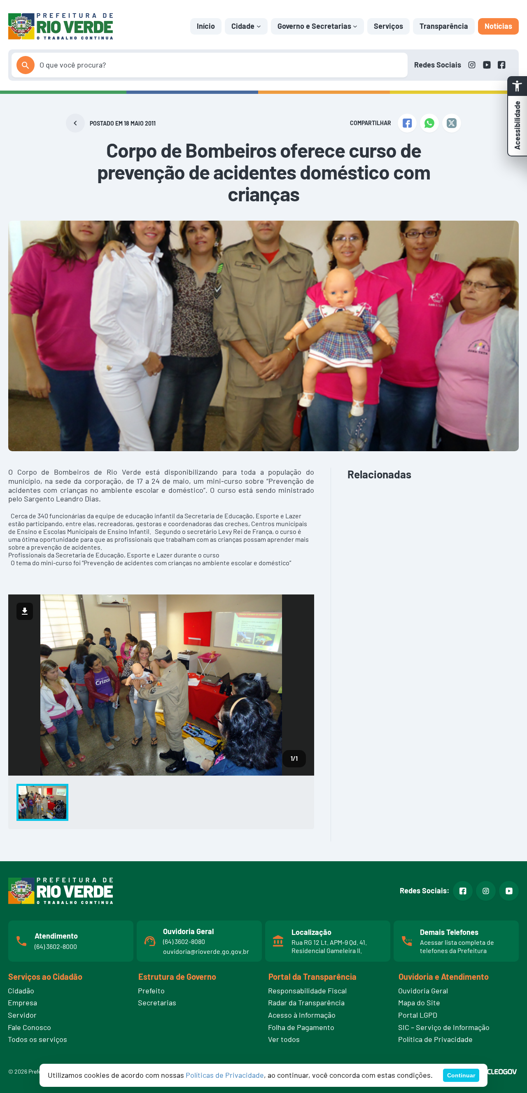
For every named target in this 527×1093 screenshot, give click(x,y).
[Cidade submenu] (259, 26)
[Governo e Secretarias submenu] (355, 26)
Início (206, 25)
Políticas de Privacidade (225, 1074)
